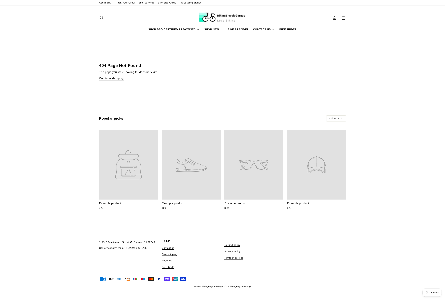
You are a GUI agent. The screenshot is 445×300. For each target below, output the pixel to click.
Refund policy (232, 245)
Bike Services (146, 2)
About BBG (105, 2)
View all (336, 118)
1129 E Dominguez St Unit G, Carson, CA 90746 (127, 242)
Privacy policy (232, 251)
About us (167, 260)
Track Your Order (125, 2)
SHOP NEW (212, 29)
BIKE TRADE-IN (238, 29)
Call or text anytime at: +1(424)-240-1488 (123, 248)
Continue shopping (111, 78)
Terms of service (233, 258)
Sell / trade (168, 267)
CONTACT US (262, 29)
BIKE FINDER (288, 29)
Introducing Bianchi (191, 2)
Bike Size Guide (167, 2)
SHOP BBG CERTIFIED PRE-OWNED (172, 29)
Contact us (168, 248)
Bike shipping (169, 254)
